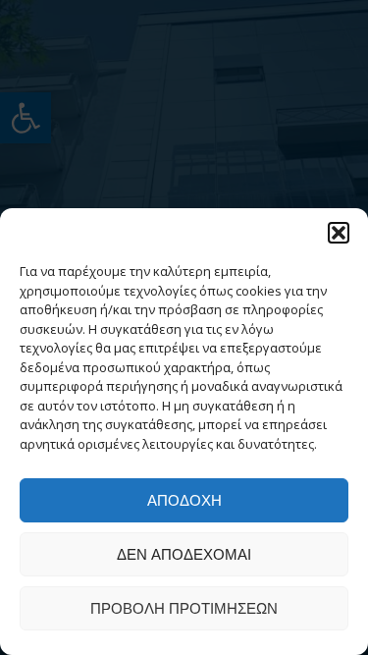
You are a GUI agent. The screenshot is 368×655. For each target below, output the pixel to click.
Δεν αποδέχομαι (184, 554)
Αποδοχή (184, 500)
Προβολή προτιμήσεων (184, 608)
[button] (338, 233)
